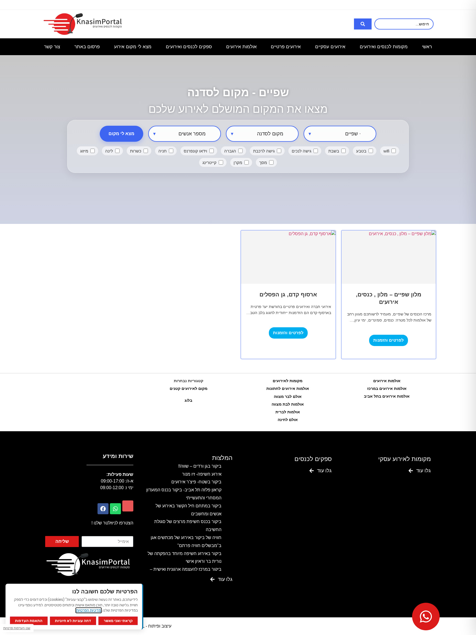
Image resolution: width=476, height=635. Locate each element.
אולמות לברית (287, 412)
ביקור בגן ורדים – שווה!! (199, 466)
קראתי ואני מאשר (118, 620)
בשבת (333, 151)
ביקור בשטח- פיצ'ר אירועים (196, 481)
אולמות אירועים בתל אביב (387, 396)
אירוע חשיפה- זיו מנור (201, 474)
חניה (162, 151)
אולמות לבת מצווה (288, 404)
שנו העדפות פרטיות (16, 628)
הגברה (230, 151)
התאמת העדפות (28, 620)
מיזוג (84, 151)
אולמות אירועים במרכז (387, 388)
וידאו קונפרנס (195, 151)
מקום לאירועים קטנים (188, 388)
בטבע (361, 151)
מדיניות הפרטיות (88, 610)
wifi (386, 151)
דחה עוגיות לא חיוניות (73, 620)
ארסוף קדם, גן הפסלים (288, 294)
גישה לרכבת (264, 151)
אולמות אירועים (387, 381)
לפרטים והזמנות (388, 340)
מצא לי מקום (121, 133)
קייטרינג (209, 162)
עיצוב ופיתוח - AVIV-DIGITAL (144, 626)
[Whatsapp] (115, 508)
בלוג (188, 400)
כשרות (135, 151)
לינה (109, 151)
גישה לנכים (301, 151)
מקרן (238, 162)
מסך (263, 162)
